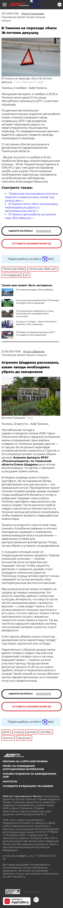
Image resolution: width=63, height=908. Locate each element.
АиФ (40, 82)
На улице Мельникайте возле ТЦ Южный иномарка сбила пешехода (37, 301)
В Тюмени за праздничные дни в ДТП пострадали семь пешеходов (35, 333)
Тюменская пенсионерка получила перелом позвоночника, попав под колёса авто (31, 197)
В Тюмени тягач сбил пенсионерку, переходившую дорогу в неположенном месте (31, 207)
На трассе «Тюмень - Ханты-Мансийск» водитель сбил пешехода (36, 322)
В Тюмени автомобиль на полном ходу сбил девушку (30, 216)
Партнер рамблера (32, 892)
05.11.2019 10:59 (10, 13)
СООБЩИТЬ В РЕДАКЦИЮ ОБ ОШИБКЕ (28, 786)
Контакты (10, 781)
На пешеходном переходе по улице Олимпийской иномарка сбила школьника (34, 314)
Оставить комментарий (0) (31, 243)
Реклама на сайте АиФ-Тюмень (25, 761)
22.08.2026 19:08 (11, 351)
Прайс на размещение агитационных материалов (23, 768)
